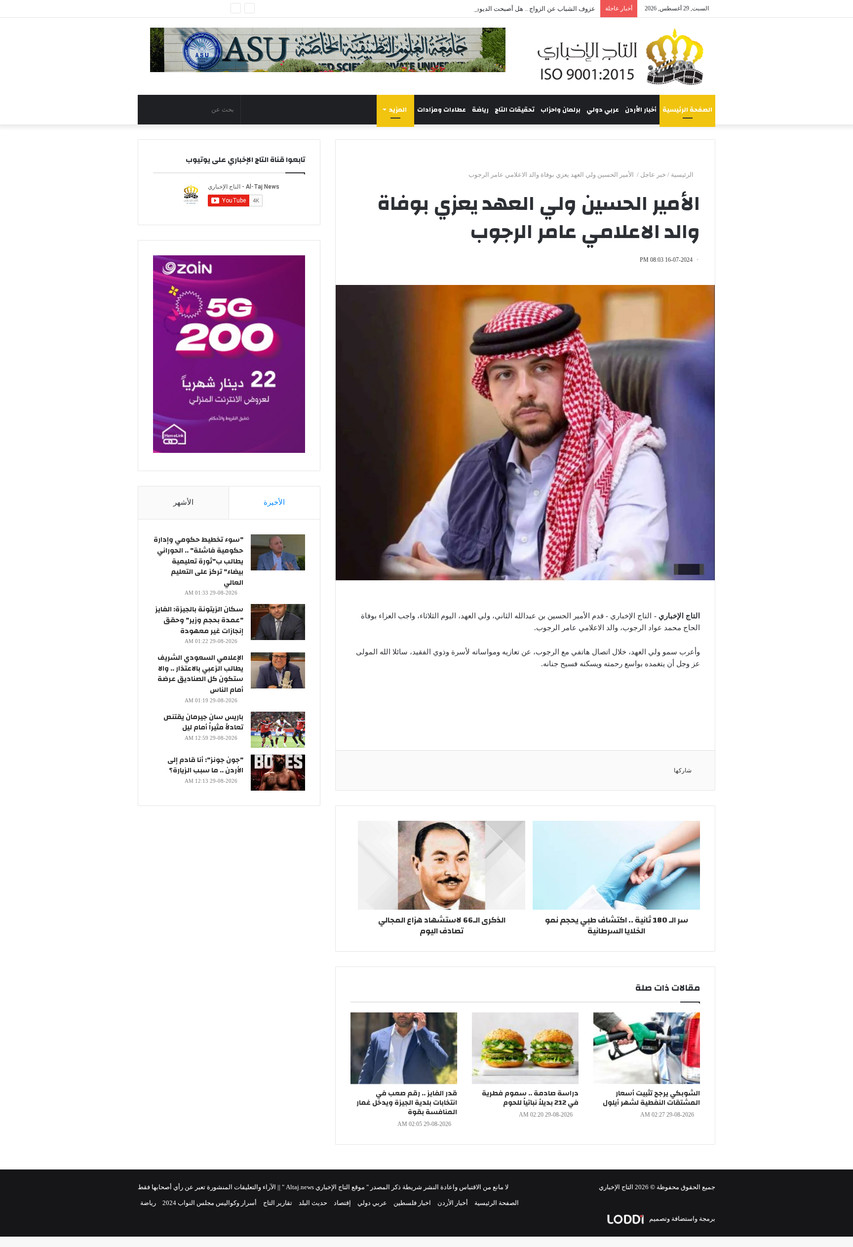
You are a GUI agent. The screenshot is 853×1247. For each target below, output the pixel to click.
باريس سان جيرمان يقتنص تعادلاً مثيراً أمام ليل (203, 722)
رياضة (480, 110)
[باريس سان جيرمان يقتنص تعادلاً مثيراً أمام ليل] (278, 730)
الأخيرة (274, 502)
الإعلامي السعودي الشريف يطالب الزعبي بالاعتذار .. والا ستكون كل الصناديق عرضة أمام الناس (200, 673)
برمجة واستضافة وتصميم (681, 1218)
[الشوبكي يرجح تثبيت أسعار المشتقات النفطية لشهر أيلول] (646, 1048)
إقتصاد (342, 1203)
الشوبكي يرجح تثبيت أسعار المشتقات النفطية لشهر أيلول (651, 1098)
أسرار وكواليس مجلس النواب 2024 (209, 1203)
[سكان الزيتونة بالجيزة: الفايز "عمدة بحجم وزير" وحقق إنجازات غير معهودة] (278, 622)
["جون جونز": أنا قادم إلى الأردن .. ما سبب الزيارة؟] (278, 773)
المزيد (398, 110)
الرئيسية (683, 174)
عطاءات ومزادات (441, 110)
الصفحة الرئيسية (687, 110)
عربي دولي (602, 110)
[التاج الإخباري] (624, 56)
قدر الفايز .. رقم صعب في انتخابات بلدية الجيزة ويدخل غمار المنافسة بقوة (406, 1103)
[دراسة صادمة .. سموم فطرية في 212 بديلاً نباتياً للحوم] (525, 1048)
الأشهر (183, 502)
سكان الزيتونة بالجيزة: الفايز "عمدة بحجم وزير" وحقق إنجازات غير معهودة (199, 620)
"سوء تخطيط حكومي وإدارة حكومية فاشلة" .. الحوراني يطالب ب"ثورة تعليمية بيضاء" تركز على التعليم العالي (198, 561)
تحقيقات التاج (515, 110)
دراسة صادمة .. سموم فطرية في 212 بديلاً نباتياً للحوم (530, 1098)
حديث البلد (313, 1203)
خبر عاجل (653, 174)
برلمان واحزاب (561, 110)
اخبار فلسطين (412, 1203)
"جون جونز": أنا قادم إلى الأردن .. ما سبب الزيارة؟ (205, 765)
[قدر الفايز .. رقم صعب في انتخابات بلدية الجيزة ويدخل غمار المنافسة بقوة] (403, 1048)
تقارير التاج (277, 1203)
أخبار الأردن (641, 110)
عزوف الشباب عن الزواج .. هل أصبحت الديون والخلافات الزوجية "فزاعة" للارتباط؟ (486, 8)
